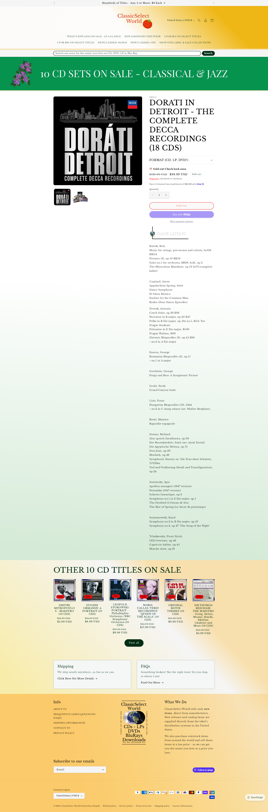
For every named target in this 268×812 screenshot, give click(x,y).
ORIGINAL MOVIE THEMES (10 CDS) (175, 610)
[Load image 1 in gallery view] (62, 197)
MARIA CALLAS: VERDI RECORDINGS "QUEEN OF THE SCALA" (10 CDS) (148, 612)
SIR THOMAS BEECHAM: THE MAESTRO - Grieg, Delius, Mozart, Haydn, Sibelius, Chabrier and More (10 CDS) (203, 615)
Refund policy (109, 806)
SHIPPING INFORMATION (69, 723)
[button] (199, 20)
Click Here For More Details (76, 678)
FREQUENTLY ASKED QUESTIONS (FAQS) (74, 716)
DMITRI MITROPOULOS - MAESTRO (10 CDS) (64, 610)
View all (134, 643)
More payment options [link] (181, 221)
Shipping (154, 178)
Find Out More (150, 682)
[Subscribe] (103, 769)
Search (208, 53)
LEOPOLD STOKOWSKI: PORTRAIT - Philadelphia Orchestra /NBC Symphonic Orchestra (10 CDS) (120, 615)
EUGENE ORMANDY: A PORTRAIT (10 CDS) (92, 610)
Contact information (182, 806)
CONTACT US (61, 728)
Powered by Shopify (90, 806)
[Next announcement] (214, 3)
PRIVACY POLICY (63, 733)
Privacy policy (126, 806)
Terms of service (144, 806)
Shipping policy (162, 806)
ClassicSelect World (70, 806)
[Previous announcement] (54, 3)
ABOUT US (60, 709)
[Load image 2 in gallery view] (80, 197)
